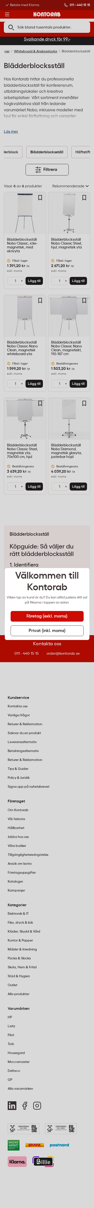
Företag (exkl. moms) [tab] (47, 616)
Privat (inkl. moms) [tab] (47, 631)
